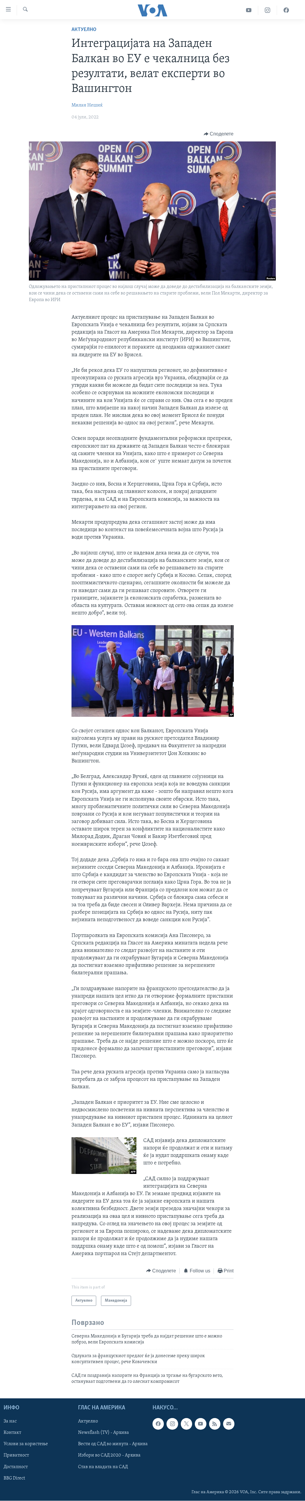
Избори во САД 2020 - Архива (109, 1455)
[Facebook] (286, 10)
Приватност (16, 1455)
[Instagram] (267, 10)
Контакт (12, 1433)
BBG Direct (14, 1478)
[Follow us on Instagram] (172, 1424)
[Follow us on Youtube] (200, 1424)
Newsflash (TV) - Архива (103, 1433)
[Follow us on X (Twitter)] (186, 1424)
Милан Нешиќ (87, 105)
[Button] (219, 134)
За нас (10, 1421)
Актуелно (84, 30)
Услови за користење (26, 1444)
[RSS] (214, 1424)
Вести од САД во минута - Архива (113, 1444)
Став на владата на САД (103, 1467)
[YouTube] (248, 10)
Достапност (16, 1467)
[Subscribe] (228, 1424)
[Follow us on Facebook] (158, 1424)
